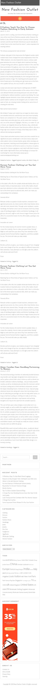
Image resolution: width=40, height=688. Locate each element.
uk (7, 584)
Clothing (8, 261)
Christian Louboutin (23, 564)
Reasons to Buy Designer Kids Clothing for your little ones (20, 479)
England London (21, 160)
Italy (35, 569)
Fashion (8, 160)
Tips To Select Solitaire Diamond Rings (14, 491)
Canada (31, 560)
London (25, 573)
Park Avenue (6, 580)
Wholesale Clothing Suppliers (18, 589)
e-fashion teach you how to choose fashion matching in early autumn (17, 28)
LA (19, 573)
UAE (35, 580)
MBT (22, 576)
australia (9, 560)
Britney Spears (17, 560)
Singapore (18, 580)
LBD (21, 573)
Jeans (4, 524)
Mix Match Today (31, 160)
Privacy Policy (6, 674)
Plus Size (5, 529)
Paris (34, 576)
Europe (6, 569)
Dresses (5, 515)
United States (27, 584)
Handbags (9, 447)
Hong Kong (18, 569)
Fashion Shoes (7, 520)
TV (32, 580)
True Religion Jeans (26, 580)
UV (7, 589)
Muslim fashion (7, 488)
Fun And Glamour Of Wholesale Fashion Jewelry (17, 483)
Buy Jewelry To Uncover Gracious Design (14, 486)
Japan (4, 573)
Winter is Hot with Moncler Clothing (13, 481)
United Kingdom (15, 585)
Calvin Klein (24, 560)
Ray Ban (12, 580)
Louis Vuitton (15, 576)
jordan (12, 573)
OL (38, 160)
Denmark (31, 564)
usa (4, 589)
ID (22, 569)
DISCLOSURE (6, 672)
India (27, 569)
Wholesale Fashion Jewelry (20, 592)
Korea (16, 573)
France (12, 569)
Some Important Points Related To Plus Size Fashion (18, 502)
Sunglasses (6, 532)
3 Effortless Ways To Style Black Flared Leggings (17, 476)
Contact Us (6, 669)
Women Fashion (7, 539)
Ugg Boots (6, 534)
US (35, 585)
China (13, 564)
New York (27, 576)
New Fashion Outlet (20, 10)
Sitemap (5, 676)
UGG (4, 585)
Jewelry (5, 527)
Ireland (31, 569)
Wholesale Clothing (8, 536)
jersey (8, 573)
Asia (4, 560)
